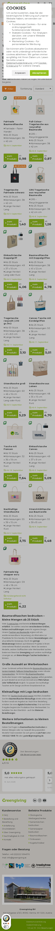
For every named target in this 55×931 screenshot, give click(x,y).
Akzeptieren (39, 73)
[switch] (6, 926)
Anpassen (20, 73)
